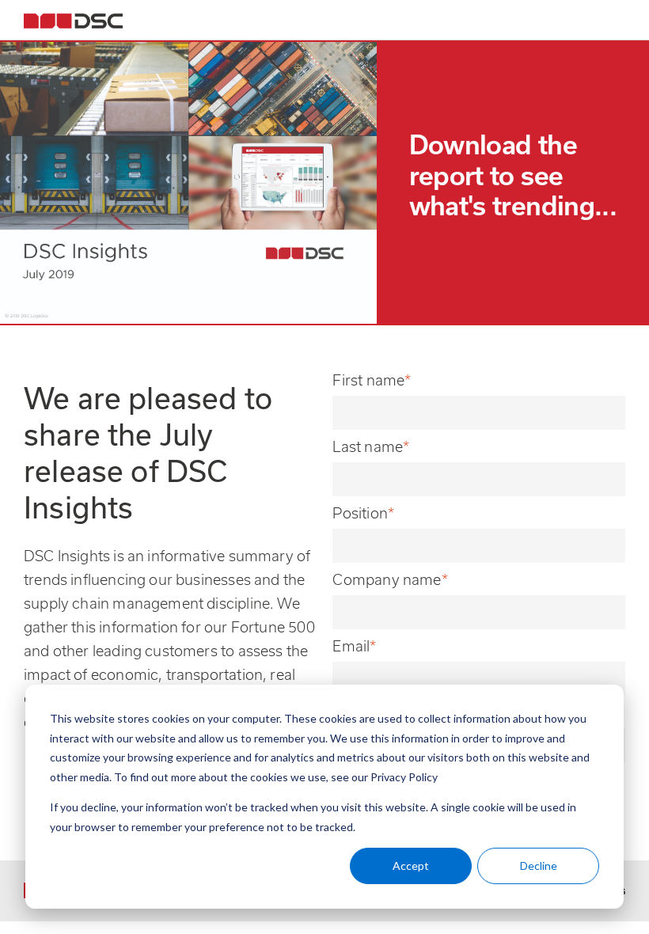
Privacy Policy (404, 777)
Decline (538, 865)
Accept (411, 865)
